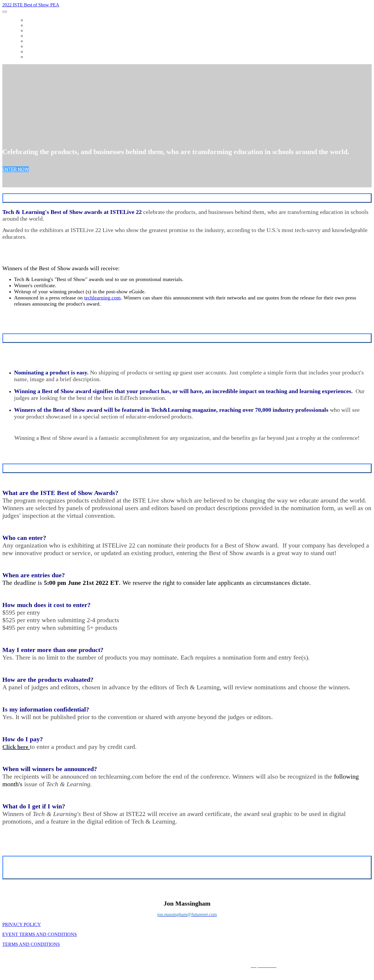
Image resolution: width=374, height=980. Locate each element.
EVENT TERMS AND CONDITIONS (39, 934)
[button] (15, 169)
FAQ (30, 30)
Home (31, 20)
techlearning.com (102, 298)
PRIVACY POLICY (21, 924)
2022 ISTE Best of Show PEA (30, 4)
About (32, 25)
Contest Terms (43, 41)
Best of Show (41, 57)
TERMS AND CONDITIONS (31, 944)
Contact (35, 46)
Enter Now (37, 51)
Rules (32, 36)
